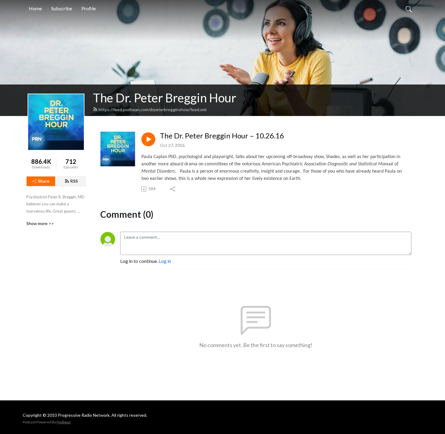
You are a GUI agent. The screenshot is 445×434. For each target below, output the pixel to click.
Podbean (64, 422)
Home (35, 8)
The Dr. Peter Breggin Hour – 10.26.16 (222, 135)
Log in (165, 261)
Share (43, 181)
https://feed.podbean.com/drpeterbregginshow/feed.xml (152, 109)
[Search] (408, 8)
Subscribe (61, 8)
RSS (74, 181)
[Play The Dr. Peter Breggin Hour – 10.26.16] (148, 139)
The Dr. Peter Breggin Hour (164, 98)
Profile (88, 8)
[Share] (173, 189)
